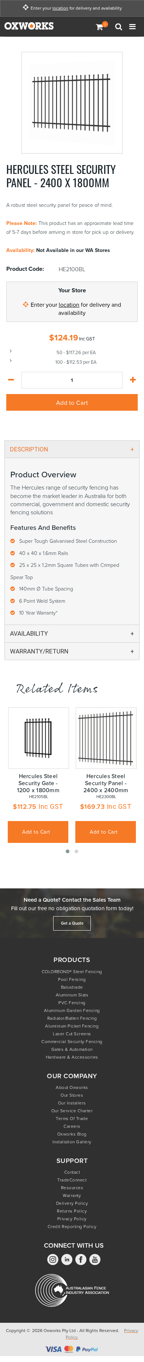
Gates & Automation (72, 1049)
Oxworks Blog (72, 1134)
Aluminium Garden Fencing (72, 1010)
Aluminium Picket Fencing (72, 1026)
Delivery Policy (72, 1203)
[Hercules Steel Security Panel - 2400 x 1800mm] (72, 103)
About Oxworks (72, 1087)
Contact (72, 1172)
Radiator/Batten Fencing (72, 1018)
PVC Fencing (72, 1002)
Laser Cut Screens (72, 1033)
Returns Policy (72, 1211)
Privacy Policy (72, 1218)
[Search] (119, 26)
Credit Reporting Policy (72, 1226)
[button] (67, 851)
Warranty (72, 1195)
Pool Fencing (72, 979)
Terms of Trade (72, 1118)
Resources (72, 1187)
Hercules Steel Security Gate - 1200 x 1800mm (38, 783)
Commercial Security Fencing (72, 1041)
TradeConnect (71, 1180)
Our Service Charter (72, 1110)
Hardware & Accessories (72, 1057)
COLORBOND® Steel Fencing (72, 971)
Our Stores (72, 1095)
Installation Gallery (72, 1142)
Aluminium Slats (72, 995)
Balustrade (72, 987)
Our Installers (72, 1103)
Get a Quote (72, 923)
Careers (72, 1126)
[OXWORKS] (41, 26)
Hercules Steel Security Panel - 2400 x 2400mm (105, 783)
